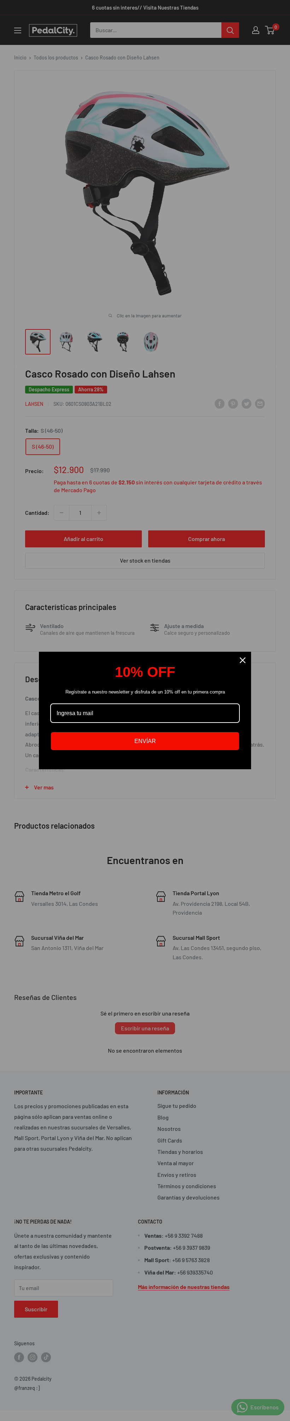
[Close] (242, 660)
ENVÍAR (145, 741)
